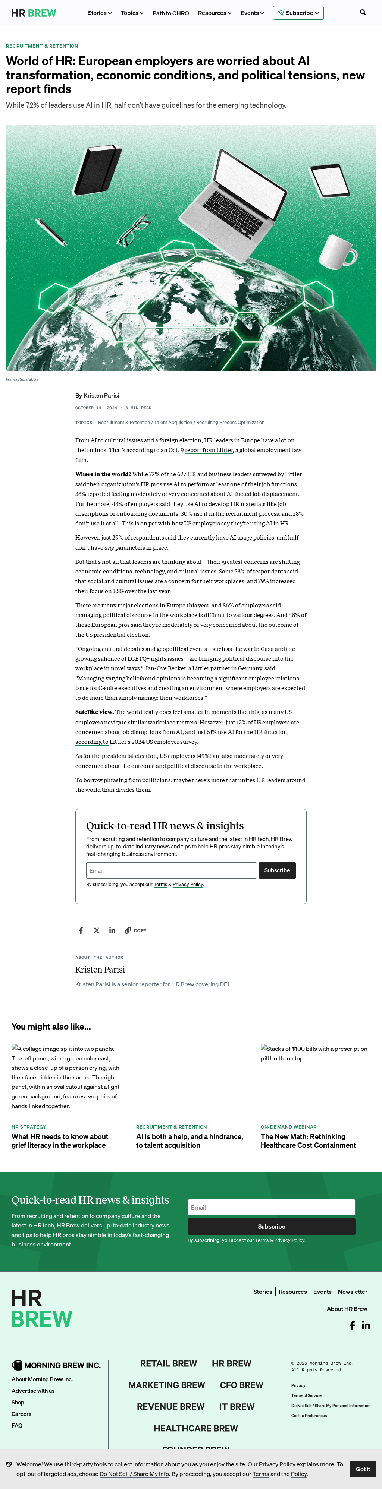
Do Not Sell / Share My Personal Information (330, 1405)
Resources (212, 12)
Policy (299, 1473)
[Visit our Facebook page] (352, 1325)
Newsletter (352, 1291)
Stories (97, 12)
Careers (21, 1413)
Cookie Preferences (309, 1415)
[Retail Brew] (169, 1363)
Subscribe (277, 870)
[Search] (363, 13)
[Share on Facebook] (81, 930)
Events (250, 12)
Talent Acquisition (173, 422)
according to (92, 741)
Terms (261, 1473)
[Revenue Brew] (171, 1406)
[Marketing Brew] (167, 1385)
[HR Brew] (231, 1363)
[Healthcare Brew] (196, 1428)
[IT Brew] (237, 1406)
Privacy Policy (277, 1464)
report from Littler (209, 449)
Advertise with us (33, 1390)
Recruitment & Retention (124, 422)
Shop (18, 1402)
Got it (363, 1469)
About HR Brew (347, 1308)
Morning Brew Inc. (332, 1363)
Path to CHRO (171, 13)
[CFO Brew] (242, 1385)
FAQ (17, 1425)
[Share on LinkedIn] (112, 930)
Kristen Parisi (101, 395)
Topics (129, 12)
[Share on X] (96, 930)
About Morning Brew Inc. (42, 1379)
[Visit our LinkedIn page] (365, 1325)
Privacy (298, 1385)
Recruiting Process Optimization (230, 422)
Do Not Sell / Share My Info (134, 1473)
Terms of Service (306, 1395)
